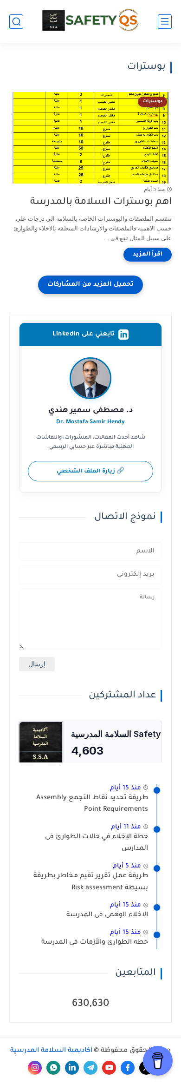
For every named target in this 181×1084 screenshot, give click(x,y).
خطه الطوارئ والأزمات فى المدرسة (94, 942)
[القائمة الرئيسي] (165, 21)
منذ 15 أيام (125, 788)
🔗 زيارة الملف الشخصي (90, 471)
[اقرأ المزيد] (147, 255)
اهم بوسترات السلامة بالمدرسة (101, 202)
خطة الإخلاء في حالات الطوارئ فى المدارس (96, 843)
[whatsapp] (53, 1068)
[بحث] (16, 21)
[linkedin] (72, 1068)
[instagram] (35, 1068)
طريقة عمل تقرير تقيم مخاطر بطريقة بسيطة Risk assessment (90, 882)
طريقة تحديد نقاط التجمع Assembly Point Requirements (92, 804)
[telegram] (90, 1068)
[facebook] (128, 1068)
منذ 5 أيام (127, 866)
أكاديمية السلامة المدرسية (51, 1051)
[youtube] (109, 1068)
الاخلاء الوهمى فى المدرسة (107, 915)
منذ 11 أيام (126, 827)
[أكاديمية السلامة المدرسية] (90, 21)
